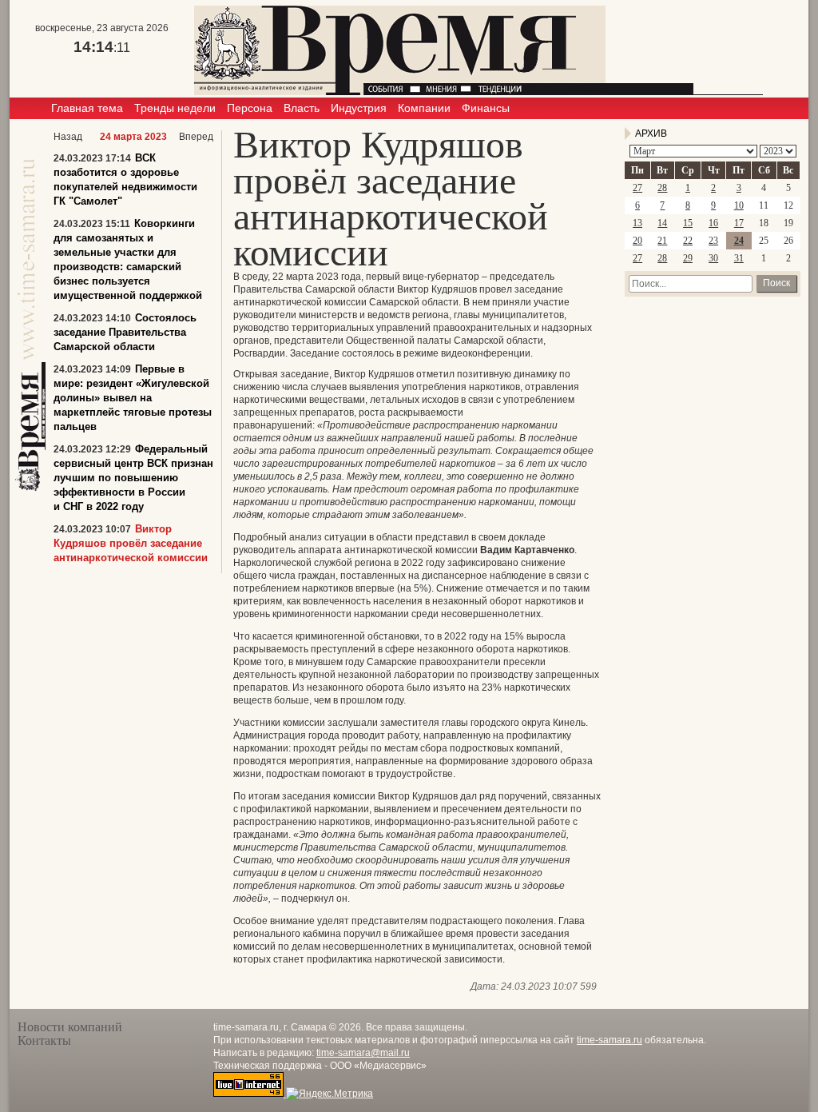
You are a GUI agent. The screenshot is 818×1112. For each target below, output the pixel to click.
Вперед (196, 136)
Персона (249, 108)
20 (637, 240)
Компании (424, 108)
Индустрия (359, 108)
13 (637, 223)
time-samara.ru (609, 1040)
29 (688, 258)
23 (713, 240)
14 (662, 223)
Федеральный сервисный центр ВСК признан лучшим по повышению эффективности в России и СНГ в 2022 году (133, 477)
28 (662, 188)
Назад (68, 136)
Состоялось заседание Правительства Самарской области (125, 332)
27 (637, 188)
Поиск (776, 283)
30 (713, 258)
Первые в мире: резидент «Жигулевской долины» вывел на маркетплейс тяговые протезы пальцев (133, 397)
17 (739, 223)
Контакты (44, 1040)
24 (739, 240)
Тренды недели (175, 108)
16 (713, 223)
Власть (302, 108)
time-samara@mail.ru (363, 1052)
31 (739, 258)
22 (688, 240)
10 (739, 205)
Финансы (486, 108)
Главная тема (87, 108)
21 (662, 240)
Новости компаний (70, 1027)
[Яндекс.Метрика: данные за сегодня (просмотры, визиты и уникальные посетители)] (329, 1093)
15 (688, 223)
